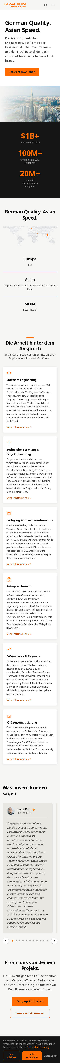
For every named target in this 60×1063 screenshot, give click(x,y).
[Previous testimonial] (6, 941)
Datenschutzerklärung (37, 1047)
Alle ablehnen (11, 1056)
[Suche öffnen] (45, 5)
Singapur (7, 285)
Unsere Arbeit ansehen (30, 1013)
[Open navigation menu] (53, 5)
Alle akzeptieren (32, 1056)
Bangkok (18, 285)
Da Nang (51, 285)
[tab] (13, 940)
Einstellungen (50, 1055)
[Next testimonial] (54, 941)
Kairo (25, 309)
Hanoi (30, 289)
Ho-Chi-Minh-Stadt (34, 285)
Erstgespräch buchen (30, 1001)
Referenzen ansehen (22, 72)
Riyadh (33, 309)
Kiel (30, 265)
